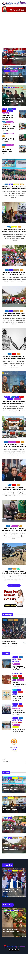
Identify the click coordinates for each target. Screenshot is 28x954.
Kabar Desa (15, 910)
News (14, 680)
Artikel (14, 689)
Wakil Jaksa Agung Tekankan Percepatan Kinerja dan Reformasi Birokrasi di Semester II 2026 (14, 530)
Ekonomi (15, 675)
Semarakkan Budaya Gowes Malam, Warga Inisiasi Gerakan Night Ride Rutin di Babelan (11, 644)
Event (11, 184)
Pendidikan (16, 184)
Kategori (4, 759)
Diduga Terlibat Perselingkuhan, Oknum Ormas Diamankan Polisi (13, 59)
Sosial (18, 568)
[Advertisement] (14, 31)
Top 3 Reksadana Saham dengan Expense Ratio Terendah (17, 699)
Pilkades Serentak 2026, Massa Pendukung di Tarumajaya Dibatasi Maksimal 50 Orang (9, 129)
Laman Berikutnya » (14, 585)
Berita (5, 50)
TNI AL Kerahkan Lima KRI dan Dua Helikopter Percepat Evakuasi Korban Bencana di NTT (14, 573)
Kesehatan (15, 677)
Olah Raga (16, 270)
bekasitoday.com (6, 80)
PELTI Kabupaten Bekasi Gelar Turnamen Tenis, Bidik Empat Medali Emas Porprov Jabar (14, 315)
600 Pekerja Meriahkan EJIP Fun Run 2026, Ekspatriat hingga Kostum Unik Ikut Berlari (14, 274)
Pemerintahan (14, 70)
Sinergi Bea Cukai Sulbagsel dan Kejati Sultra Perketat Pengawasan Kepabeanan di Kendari (13, 78)
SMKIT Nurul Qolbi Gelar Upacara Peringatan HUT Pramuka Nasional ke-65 (14, 188)
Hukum (10, 50)
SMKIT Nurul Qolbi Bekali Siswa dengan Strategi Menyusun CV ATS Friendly (14, 231)
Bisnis (16, 68)
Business (15, 692)
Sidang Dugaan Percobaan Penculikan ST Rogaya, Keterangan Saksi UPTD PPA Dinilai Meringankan (14, 490)
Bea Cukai (6, 68)
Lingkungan (6, 70)
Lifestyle (15, 694)
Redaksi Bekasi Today (7, 62)
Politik (15, 87)
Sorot (14, 50)
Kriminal (21, 677)
